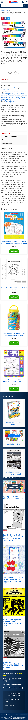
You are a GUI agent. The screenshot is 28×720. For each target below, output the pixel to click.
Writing (8, 100)
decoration (22, 92)
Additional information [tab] (10, 136)
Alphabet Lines (13, 88)
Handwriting (5, 94)
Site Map (9, 717)
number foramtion (15, 96)
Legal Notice (3, 717)
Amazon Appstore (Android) (13, 688)
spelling (3, 100)
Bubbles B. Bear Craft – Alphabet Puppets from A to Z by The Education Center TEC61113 (13, 538)
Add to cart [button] (14, 251)
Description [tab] (6, 133)
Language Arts (14, 94)
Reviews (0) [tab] (6, 140)
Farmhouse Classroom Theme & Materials (14, 473)
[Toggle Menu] (2, 2)
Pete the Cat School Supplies (14, 423)
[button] (24, 24)
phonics (11, 98)
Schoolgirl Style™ (10, 102)
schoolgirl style (20, 98)
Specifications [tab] (7, 143)
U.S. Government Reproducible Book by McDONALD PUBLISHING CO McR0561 (13, 665)
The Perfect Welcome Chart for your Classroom (13, 497)
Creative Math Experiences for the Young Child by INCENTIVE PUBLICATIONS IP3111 (13, 580)
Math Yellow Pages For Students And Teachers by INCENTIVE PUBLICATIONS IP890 (13, 622)
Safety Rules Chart (14, 444)
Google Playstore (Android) (12, 684)
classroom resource (11, 92)
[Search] (25, 5)
